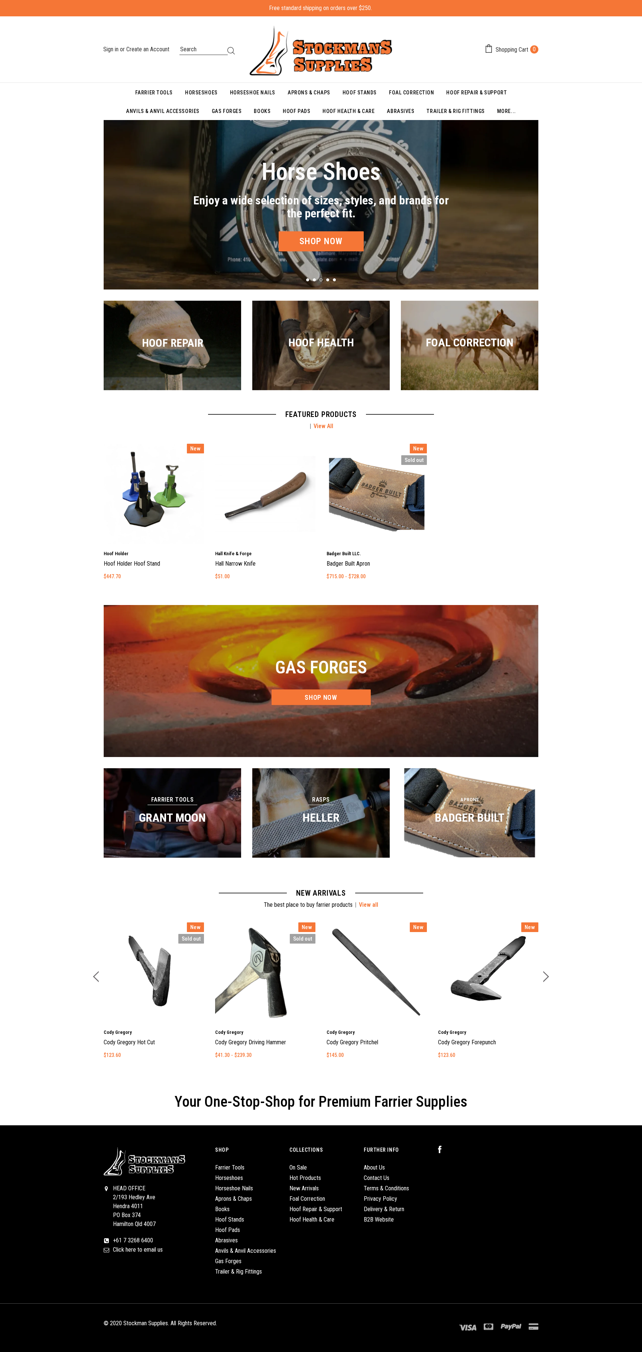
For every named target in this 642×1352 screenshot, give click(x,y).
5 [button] (334, 279)
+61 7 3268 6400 (133, 1240)
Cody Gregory (118, 1032)
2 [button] (314, 279)
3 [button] (321, 279)
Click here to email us (138, 1249)
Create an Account (147, 49)
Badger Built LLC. (344, 553)
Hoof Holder (116, 553)
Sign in (111, 49)
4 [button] (327, 279)
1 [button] (307, 279)
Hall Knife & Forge (233, 553)
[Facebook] (443, 1150)
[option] (321, 205)
